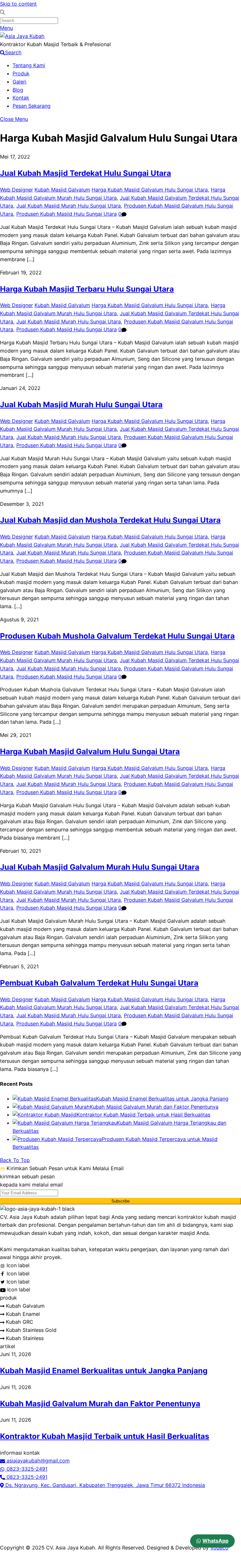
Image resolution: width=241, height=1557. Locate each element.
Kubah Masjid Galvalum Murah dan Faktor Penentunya (154, 1107)
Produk (21, 73)
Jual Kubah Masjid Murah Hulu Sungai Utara (68, 206)
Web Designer (16, 190)
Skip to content (18, 4)
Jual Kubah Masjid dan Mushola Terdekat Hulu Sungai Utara (110, 520)
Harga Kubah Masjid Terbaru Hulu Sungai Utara (87, 289)
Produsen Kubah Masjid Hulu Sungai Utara (66, 214)
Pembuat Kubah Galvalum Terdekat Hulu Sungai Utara (99, 982)
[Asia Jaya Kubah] (22, 36)
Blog (18, 90)
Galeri (19, 81)
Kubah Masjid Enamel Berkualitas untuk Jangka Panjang (162, 1098)
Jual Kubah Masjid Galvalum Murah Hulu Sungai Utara (99, 867)
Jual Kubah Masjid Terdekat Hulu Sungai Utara (85, 173)
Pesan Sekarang (32, 106)
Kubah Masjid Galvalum (62, 190)
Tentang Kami (29, 65)
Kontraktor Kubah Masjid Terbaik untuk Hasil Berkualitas (143, 1114)
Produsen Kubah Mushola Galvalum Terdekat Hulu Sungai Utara (117, 636)
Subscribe (120, 1201)
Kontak (21, 98)
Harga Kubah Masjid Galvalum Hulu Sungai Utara (150, 190)
